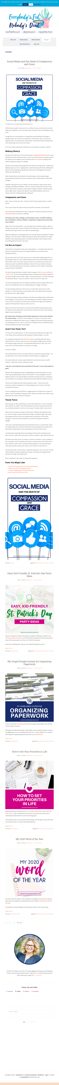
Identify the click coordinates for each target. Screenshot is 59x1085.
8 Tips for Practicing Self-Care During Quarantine (23, 466)
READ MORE (36, 4)
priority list (39, 734)
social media (51, 563)
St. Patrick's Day (50, 651)
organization (48, 741)
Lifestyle (12, 563)
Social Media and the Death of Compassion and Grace (29, 63)
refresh (44, 914)
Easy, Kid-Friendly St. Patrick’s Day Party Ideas (30, 575)
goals (44, 828)
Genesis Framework (31, 1075)
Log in (46, 1075)
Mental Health (17, 914)
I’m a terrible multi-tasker (34, 811)
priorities (52, 828)
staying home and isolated (41, 155)
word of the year (50, 914)
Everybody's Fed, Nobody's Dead (29, 21)
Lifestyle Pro (19, 1075)
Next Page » (20, 923)
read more (39, 975)
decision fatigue (29, 339)
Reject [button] (31, 4)
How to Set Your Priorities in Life (18, 472)
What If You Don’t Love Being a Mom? (19, 468)
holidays (44, 651)
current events (39, 563)
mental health (9, 213)
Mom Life (16, 651)
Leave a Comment (37, 68)
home (43, 741)
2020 (6, 128)
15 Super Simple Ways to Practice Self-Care (21, 470)
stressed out (20, 724)
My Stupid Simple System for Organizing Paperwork (29, 663)
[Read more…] (9, 648)
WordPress (41, 1075)
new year (47, 828)
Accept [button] (25, 4)
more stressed (38, 159)
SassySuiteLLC (25, 1077)
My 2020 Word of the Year (29, 838)
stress (52, 741)
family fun (40, 651)
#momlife (36, 651)
